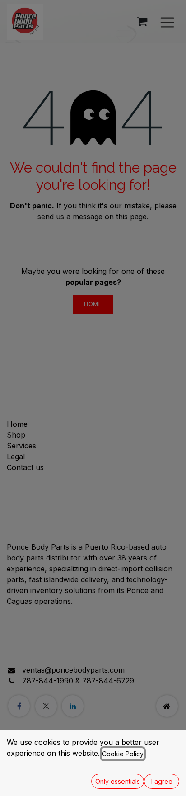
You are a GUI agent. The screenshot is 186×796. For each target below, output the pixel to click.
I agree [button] (161, 781)
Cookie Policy (123, 754)
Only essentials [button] (117, 781)
